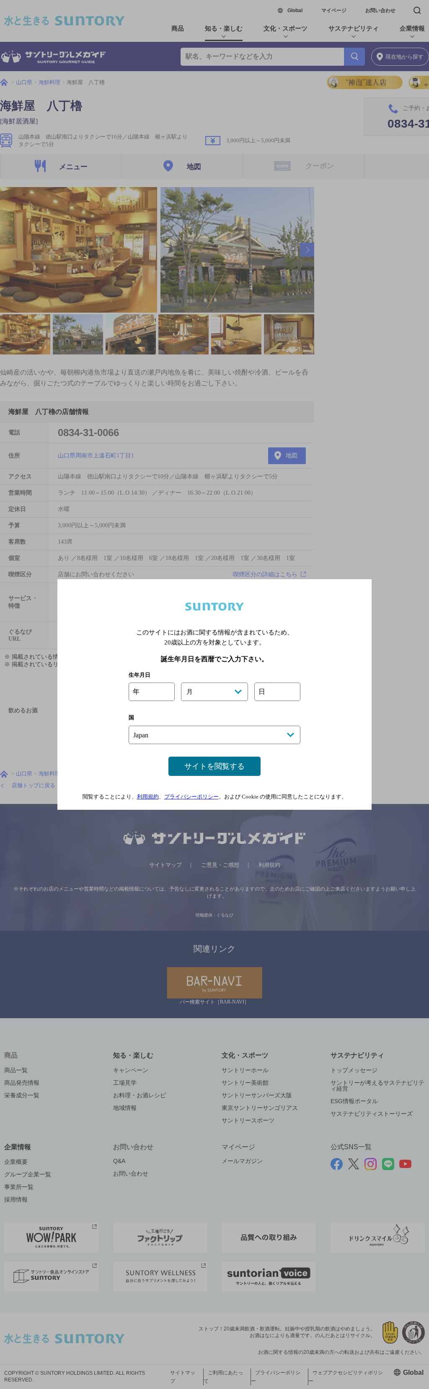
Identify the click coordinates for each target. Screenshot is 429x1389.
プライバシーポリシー (191, 796)
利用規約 (148, 796)
